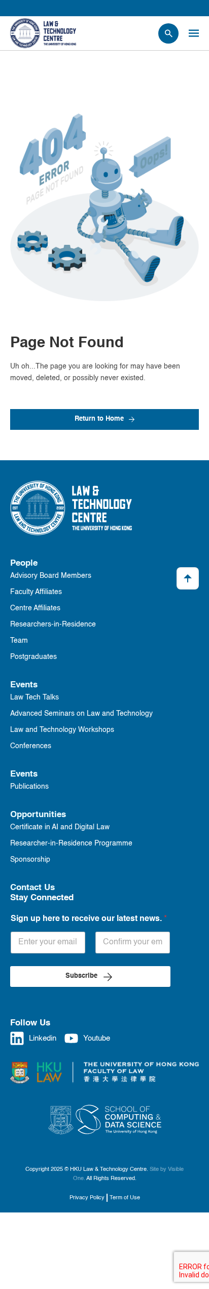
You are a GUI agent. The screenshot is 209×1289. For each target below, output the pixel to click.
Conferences (30, 746)
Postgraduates (33, 656)
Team (19, 640)
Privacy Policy (86, 1198)
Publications (29, 786)
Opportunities (38, 815)
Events (24, 685)
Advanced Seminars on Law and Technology (81, 713)
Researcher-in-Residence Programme (71, 843)
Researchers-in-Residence (53, 624)
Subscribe (81, 976)
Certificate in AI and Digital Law (60, 827)
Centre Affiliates (35, 608)
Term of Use (125, 1198)
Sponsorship (30, 859)
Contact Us (32, 887)
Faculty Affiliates (36, 592)
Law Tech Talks (34, 697)
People (24, 563)
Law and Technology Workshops (62, 729)
